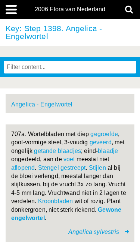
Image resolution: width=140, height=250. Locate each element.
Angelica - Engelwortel (42, 104)
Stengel (48, 168)
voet (69, 159)
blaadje (108, 151)
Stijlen (97, 168)
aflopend (23, 168)
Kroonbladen (55, 201)
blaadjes (69, 151)
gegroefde (104, 134)
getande (45, 151)
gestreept (72, 168)
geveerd (101, 142)
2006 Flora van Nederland (70, 9)
